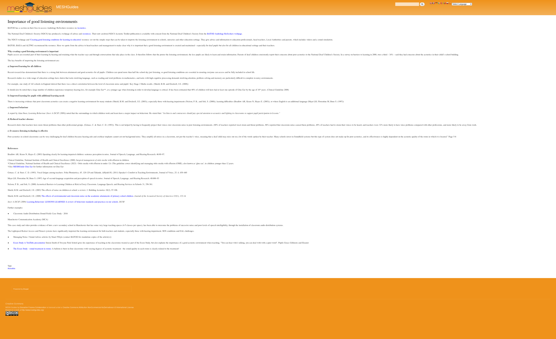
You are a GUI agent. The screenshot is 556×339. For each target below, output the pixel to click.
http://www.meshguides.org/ (33, 310)
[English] (431, 4)
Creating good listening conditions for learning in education (55, 39)
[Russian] (447, 4)
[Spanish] (450, 4)
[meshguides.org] (30, 7)
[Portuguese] (444, 4)
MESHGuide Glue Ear (23, 166)
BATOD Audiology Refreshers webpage (224, 33)
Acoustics (81, 27)
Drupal (26, 289)
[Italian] (439, 4)
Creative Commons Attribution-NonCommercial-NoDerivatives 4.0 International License (98, 307)
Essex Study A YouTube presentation (29, 242)
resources (87, 33)
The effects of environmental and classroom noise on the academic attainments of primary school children (87, 195)
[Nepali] (442, 4)
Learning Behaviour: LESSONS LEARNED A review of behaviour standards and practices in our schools (72, 201)
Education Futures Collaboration (33, 307)
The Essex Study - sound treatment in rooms (32, 248)
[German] (436, 4)
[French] (433, 4)
